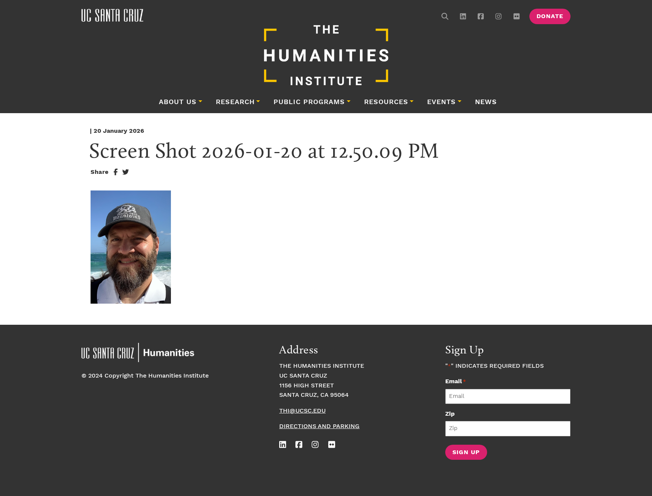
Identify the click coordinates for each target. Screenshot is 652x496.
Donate (550, 16)
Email (455, 381)
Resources (386, 102)
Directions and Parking (319, 426)
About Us (178, 102)
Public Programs (309, 102)
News (486, 102)
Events (441, 102)
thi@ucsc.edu (302, 411)
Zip (450, 414)
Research (235, 102)
